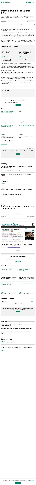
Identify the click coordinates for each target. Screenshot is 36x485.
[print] (34, 24)
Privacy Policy (31, 480)
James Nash (3, 21)
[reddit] (19, 24)
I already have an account (18, 155)
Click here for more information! (14, 214)
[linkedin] (16, 24)
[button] (2, 2)
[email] (21, 24)
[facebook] (14, 24)
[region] (18, 146)
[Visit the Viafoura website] (32, 148)
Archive (2, 7)
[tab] (4, 144)
